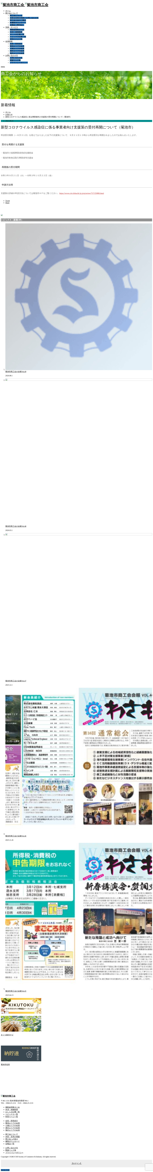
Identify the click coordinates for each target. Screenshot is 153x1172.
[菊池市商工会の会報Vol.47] (78, 535)
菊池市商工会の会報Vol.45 (15, 991)
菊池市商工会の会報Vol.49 (15, 372)
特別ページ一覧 (16, 39)
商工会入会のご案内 (18, 20)
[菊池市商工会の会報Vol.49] (78, 369)
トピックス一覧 (11, 1114)
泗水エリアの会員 (17, 51)
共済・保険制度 (16, 32)
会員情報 (9, 41)
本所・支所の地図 (12, 1137)
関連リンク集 (15, 60)
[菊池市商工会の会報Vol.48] (78, 380)
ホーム (8, 11)
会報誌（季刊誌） (17, 25)
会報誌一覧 (9, 1144)
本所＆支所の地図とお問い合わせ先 (24, 18)
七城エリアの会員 (17, 48)
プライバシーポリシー (19, 62)
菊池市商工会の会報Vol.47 (15, 681)
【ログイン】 (76, 1163)
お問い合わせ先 (11, 55)
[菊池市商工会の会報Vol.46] (78, 834)
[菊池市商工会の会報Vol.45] (78, 989)
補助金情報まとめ (17, 30)
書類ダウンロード (12, 1141)
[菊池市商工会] (24, 5)
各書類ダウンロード (18, 23)
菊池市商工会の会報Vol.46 (15, 836)
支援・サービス (11, 27)
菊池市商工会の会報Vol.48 (15, 526)
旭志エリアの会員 (17, 53)
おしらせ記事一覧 (17, 34)
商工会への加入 (11, 1139)
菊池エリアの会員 (17, 46)
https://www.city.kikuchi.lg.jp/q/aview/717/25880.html (81, 193)
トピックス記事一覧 (18, 37)
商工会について (11, 13)
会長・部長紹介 (16, 44)
